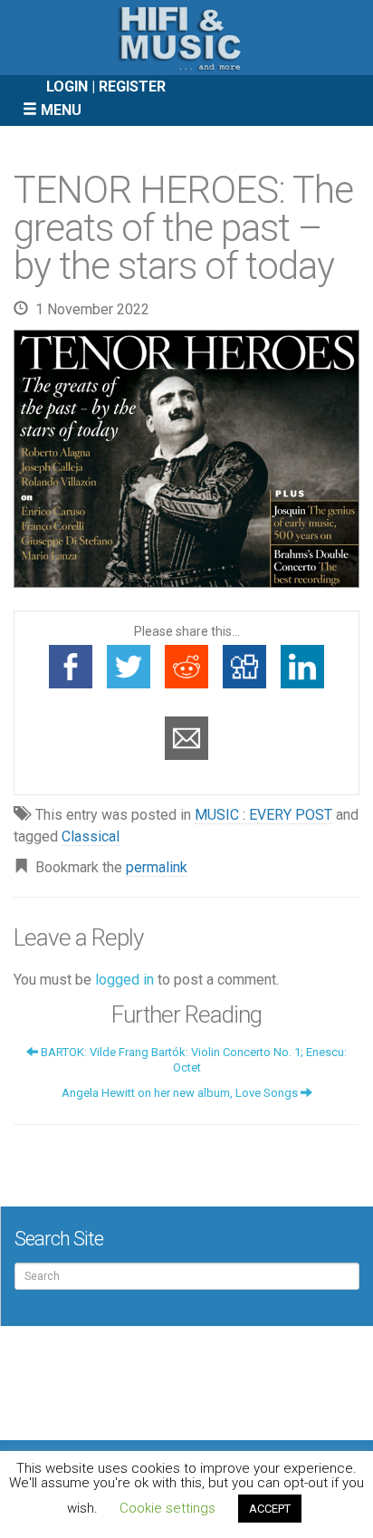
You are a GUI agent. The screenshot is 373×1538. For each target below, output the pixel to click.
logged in (124, 979)
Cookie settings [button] (167, 1508)
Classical (91, 836)
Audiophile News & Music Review (186, 37)
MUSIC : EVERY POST (263, 814)
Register (132, 86)
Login (67, 86)
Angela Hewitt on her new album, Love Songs (181, 1093)
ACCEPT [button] (270, 1508)
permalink (156, 867)
